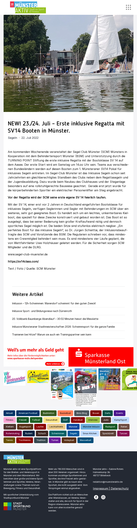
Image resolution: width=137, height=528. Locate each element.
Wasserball (85, 440)
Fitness (9, 420)
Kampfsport (120, 420)
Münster (73, 426)
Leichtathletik (56, 426)
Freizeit (23, 420)
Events (119, 413)
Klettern (10, 426)
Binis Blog (82, 413)
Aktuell (9, 413)
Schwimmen (58, 433)
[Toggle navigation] (128, 7)
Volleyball (69, 440)
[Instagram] (103, 497)
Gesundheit (51, 420)
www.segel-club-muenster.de (28, 254)
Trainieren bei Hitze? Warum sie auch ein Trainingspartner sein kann (51, 334)
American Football (28, 413)
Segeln (73, 433)
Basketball (65, 413)
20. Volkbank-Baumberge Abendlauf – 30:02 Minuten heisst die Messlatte (55, 318)
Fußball (36, 420)
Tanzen (123, 433)
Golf (65, 420)
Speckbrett (108, 433)
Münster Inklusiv (91, 426)
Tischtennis (25, 440)
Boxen (96, 413)
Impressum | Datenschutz (111, 488)
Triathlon (40, 440)
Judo (106, 420)
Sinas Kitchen (90, 433)
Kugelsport (25, 426)
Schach (42, 433)
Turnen (54, 440)
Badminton (48, 413)
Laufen (40, 426)
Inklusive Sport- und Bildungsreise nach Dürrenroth (42, 310)
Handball (78, 420)
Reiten (124, 426)
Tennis (9, 440)
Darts (107, 413)
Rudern (28, 433)
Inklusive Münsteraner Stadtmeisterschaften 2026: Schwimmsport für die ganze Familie (63, 326)
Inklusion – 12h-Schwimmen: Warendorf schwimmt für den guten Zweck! (54, 303)
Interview (93, 420)
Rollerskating (12, 433)
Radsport (110, 426)
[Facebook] (96, 497)
